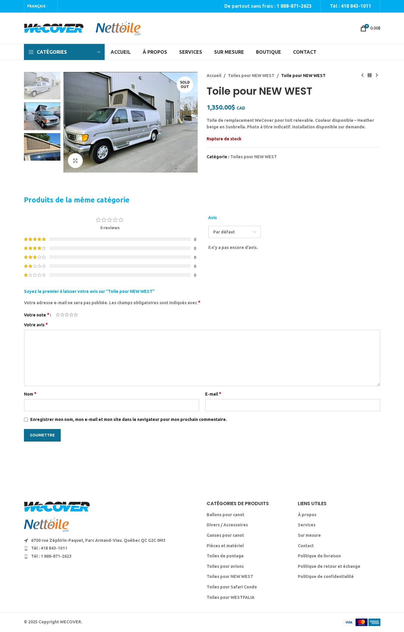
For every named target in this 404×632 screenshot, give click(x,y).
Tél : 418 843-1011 (49, 548)
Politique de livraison (319, 555)
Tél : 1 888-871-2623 (51, 556)
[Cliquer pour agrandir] (75, 160)
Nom (30, 393)
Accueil (214, 75)
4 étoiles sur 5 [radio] (71, 315)
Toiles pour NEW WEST (251, 75)
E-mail (213, 393)
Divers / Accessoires (227, 524)
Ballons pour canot (225, 514)
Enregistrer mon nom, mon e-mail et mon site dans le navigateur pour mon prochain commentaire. (128, 419)
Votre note (36, 314)
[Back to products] (369, 75)
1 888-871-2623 (294, 6)
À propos (307, 514)
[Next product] (376, 75)
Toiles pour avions (225, 566)
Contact (306, 545)
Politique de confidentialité (326, 576)
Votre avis (36, 324)
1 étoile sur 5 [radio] (58, 315)
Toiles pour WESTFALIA (230, 597)
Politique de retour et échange (329, 566)
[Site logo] (54, 27)
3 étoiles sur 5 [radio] (67, 315)
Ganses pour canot (225, 535)
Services (306, 524)
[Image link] (57, 506)
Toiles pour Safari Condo (232, 587)
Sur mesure (309, 535)
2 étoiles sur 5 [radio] (62, 315)
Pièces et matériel (225, 545)
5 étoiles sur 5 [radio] (76, 315)
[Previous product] (362, 75)
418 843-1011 (356, 6)
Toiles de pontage (225, 555)
